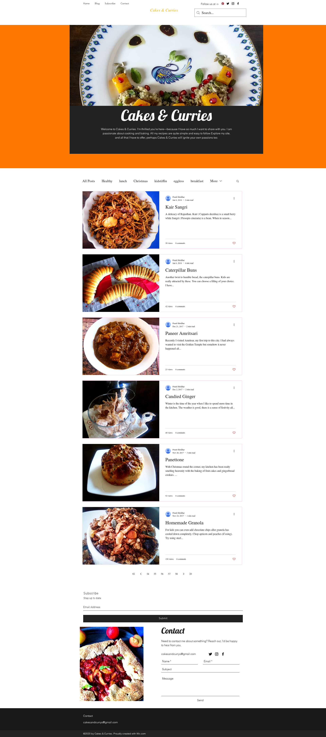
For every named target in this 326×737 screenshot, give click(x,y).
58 (176, 573)
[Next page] (183, 574)
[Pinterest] (222, 3)
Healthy (107, 181)
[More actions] (235, 198)
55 (155, 573)
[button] (237, 181)
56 (162, 573)
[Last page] (191, 574)
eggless (179, 181)
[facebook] (238, 3)
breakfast (197, 181)
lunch (123, 181)
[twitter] (228, 3)
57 (169, 573)
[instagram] (233, 3)
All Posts (88, 181)
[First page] (134, 574)
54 (148, 573)
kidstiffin (161, 181)
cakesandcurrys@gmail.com (178, 654)
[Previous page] (141, 574)
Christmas (141, 181)
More (214, 181)
